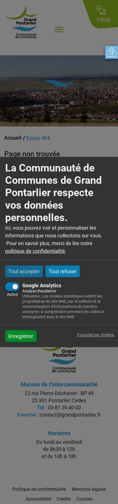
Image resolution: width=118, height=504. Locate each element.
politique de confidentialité (35, 251)
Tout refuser (62, 271)
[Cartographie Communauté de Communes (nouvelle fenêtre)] (111, 52)
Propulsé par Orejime (95, 335)
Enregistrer (20, 336)
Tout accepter (24, 271)
